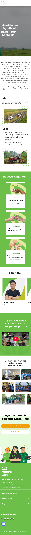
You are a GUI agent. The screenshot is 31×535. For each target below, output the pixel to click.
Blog (3, 504)
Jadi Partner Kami (9, 493)
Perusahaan (7, 499)
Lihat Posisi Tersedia (15, 426)
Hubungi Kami (15, 431)
